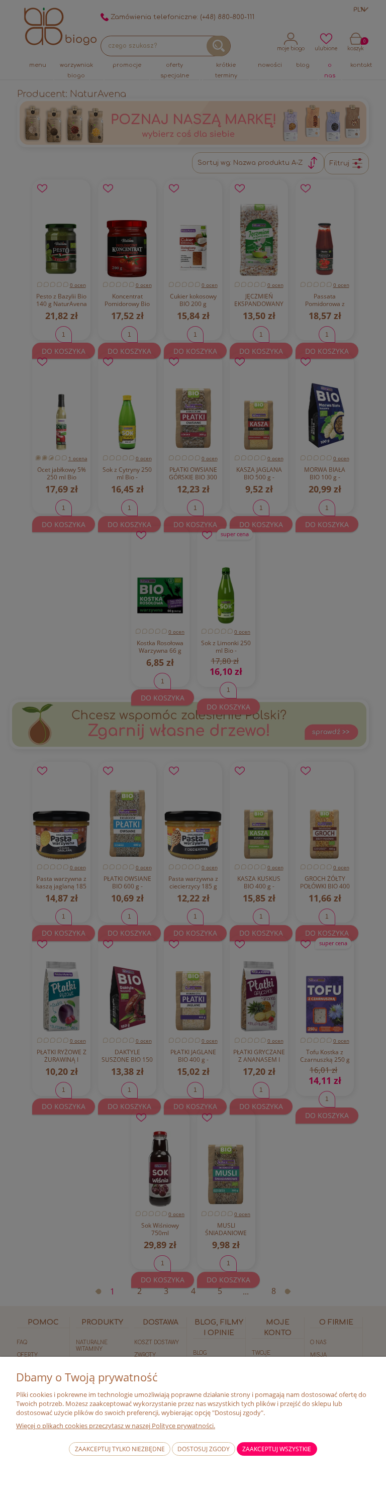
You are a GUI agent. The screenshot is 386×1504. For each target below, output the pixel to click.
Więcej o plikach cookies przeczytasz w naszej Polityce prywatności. (115, 1425)
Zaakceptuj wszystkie (276, 1449)
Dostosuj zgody (203, 1449)
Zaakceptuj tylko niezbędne (120, 1449)
